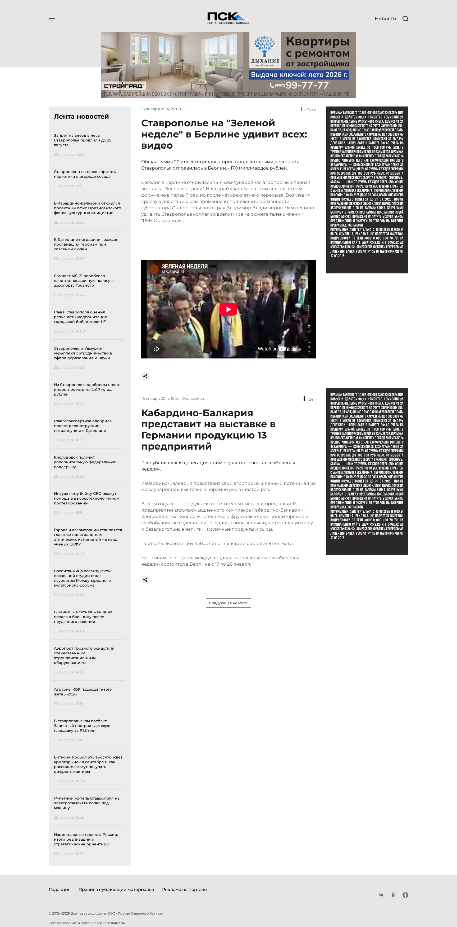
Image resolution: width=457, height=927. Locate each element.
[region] (89, 494)
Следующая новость (228, 603)
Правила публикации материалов (116, 889)
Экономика (193, 398)
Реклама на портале (184, 889)
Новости (385, 18)
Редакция (60, 889)
